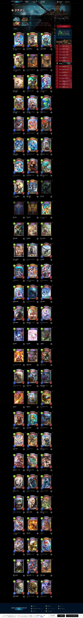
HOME (13, 4)
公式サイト (35, 611)
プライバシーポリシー (51, 608)
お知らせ (34, 606)
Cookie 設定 (52, 615)
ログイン (68, 1)
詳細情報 (41, 616)
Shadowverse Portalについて (38, 608)
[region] (41, 616)
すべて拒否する (61, 615)
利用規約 (49, 606)
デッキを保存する (64, 26)
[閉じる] (81, 615)
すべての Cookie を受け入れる (72, 615)
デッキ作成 (15, 4)
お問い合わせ (62, 608)
